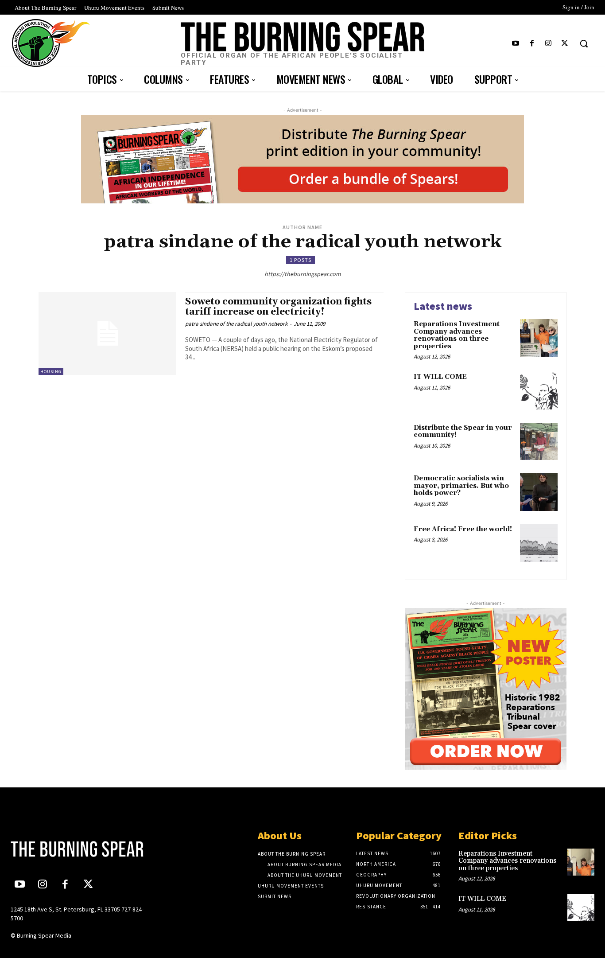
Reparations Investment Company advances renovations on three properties (457, 335)
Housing (51, 371)
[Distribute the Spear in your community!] (539, 441)
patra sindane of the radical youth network (236, 323)
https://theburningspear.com (302, 274)
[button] (583, 43)
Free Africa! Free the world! (463, 529)
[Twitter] (565, 44)
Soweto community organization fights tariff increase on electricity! (278, 307)
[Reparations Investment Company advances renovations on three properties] (539, 338)
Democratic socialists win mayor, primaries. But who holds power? (461, 485)
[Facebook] (532, 44)
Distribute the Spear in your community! (463, 432)
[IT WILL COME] (539, 390)
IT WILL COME (440, 377)
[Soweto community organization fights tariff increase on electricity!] (107, 333)
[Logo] (79, 849)
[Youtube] (515, 44)
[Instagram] (549, 44)
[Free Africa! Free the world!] (539, 543)
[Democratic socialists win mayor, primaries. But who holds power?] (539, 492)
